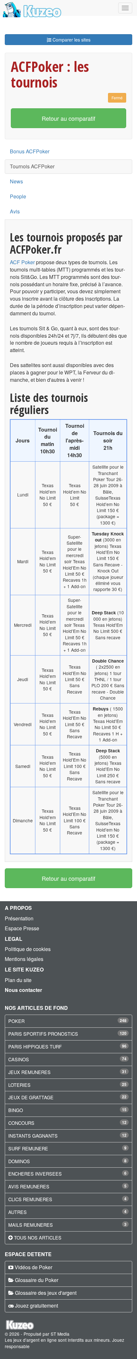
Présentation (19, 918)
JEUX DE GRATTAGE (31, 1097)
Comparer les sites (70, 39)
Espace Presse (22, 928)
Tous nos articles (37, 1237)
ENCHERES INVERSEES (35, 1173)
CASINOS (18, 1059)
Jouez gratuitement (36, 1305)
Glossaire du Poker (36, 1280)
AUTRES (17, 1212)
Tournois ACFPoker (32, 166)
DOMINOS (19, 1161)
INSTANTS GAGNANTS (33, 1135)
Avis (15, 211)
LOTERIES (19, 1084)
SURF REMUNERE (28, 1148)
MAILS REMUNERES (30, 1224)
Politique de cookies (28, 949)
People (18, 196)
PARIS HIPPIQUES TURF (35, 1046)
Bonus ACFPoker (29, 151)
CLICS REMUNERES (30, 1199)
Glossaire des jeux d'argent (45, 1292)
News (16, 181)
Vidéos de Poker (33, 1267)
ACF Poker (22, 262)
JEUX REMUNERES (29, 1072)
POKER (16, 1020)
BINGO (15, 1110)
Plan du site (18, 980)
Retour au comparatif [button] (68, 118)
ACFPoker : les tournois (50, 74)
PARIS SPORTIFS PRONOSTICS (43, 1033)
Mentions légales (24, 959)
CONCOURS (21, 1122)
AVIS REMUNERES (28, 1186)
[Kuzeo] (31, 8)
